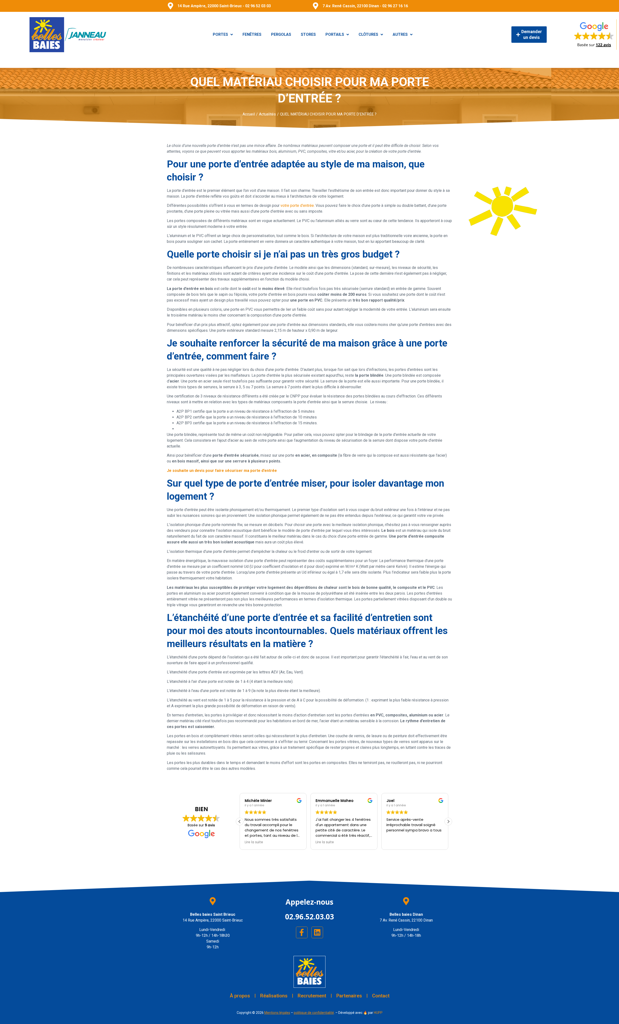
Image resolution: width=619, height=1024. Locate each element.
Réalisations (273, 996)
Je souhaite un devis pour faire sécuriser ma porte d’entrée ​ (222, 470)
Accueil (249, 114)
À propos (240, 996)
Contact (381, 996)
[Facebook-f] (302, 932)
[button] (448, 821)
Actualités (267, 114)
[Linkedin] (317, 932)
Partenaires (349, 996)
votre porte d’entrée (297, 205)
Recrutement (312, 996)
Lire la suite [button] (254, 842)
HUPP (378, 1013)
